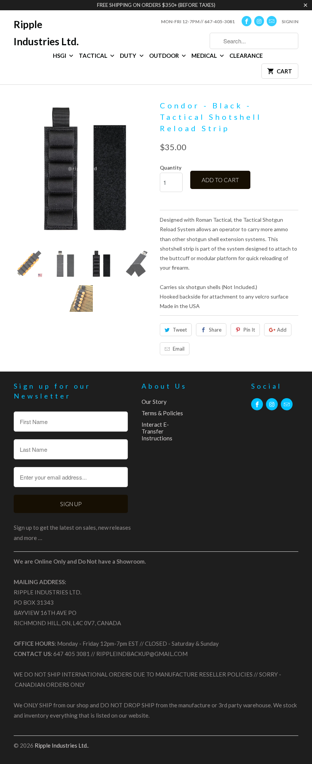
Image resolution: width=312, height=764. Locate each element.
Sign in (290, 21)
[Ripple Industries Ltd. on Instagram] (259, 21)
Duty (128, 55)
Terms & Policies (162, 413)
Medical (204, 55)
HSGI (60, 55)
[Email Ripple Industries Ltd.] (272, 21)
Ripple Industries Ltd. (46, 33)
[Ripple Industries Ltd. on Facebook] (247, 21)
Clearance (246, 55)
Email (179, 349)
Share (215, 330)
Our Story (154, 401)
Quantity (170, 168)
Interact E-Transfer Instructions (157, 431)
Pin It (249, 330)
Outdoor (164, 55)
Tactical (93, 55)
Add (282, 330)
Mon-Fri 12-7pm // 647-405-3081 (198, 21)
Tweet (180, 330)
